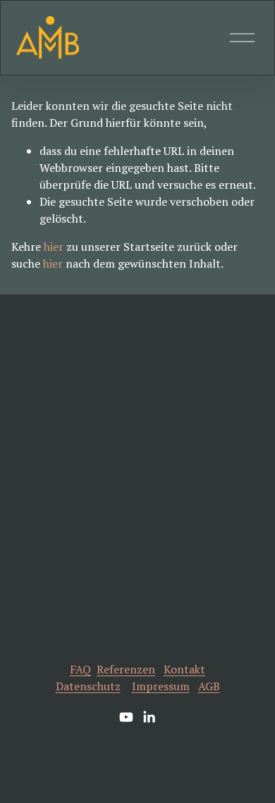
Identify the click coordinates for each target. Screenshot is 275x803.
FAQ (80, 669)
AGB (209, 686)
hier (53, 246)
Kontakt (184, 669)
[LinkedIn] (149, 717)
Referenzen (126, 669)
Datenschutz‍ (88, 686)
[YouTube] (126, 717)
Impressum (161, 686)
